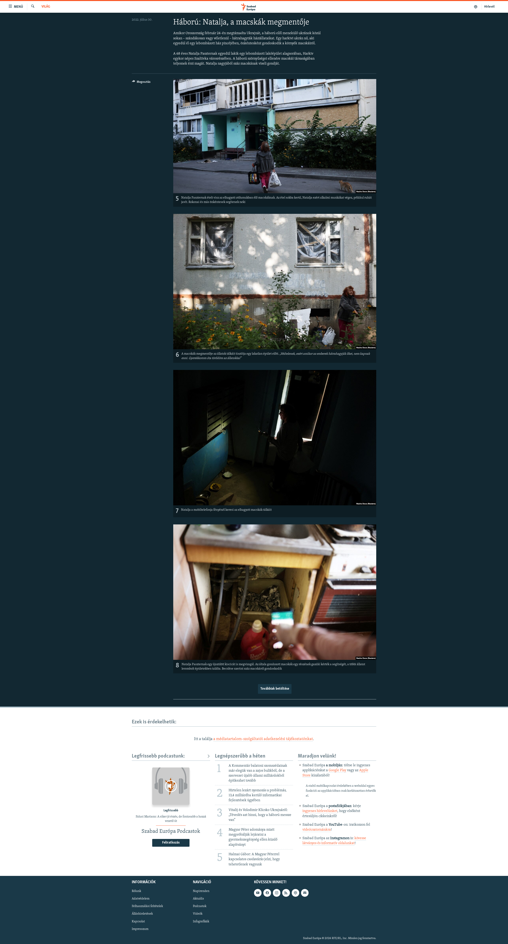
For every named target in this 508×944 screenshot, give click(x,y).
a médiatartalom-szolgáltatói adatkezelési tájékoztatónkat (263, 739)
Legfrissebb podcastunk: (158, 756)
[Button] (141, 83)
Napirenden (201, 891)
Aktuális (198, 898)
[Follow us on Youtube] (258, 893)
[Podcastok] (476, 7)
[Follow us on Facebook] (267, 893)
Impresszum (140, 928)
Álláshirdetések (142, 913)
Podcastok (199, 906)
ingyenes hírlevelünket (319, 811)
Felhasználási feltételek (147, 906)
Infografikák (201, 921)
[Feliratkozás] (305, 893)
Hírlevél (489, 6)
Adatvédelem (140, 898)
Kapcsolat (138, 921)
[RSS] (286, 893)
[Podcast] (295, 893)
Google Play (337, 770)
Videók (197, 913)
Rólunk (136, 891)
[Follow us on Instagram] (276, 893)
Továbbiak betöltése (274, 689)
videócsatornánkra (316, 830)
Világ (45, 7)
